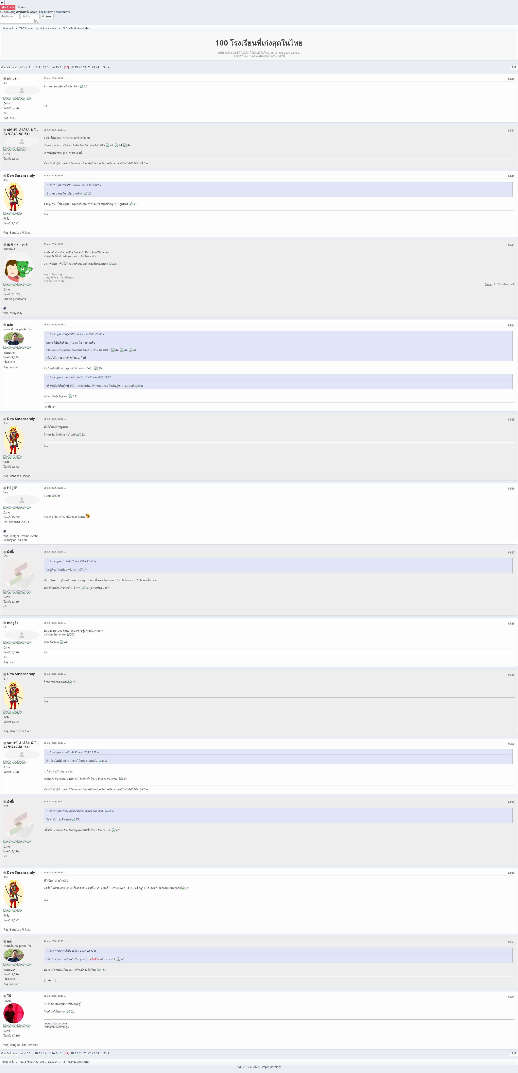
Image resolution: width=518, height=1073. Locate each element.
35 (104, 67)
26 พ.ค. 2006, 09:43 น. (55, 995)
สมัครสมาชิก (63, 12)
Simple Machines (271, 1067)
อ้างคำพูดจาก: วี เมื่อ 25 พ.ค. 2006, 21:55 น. (72, 561)
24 (97, 67)
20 (80, 67)
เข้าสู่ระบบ (44, 12)
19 (76, 67)
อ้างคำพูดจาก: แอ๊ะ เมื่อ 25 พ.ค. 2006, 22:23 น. (74, 752)
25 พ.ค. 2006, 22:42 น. (55, 872)
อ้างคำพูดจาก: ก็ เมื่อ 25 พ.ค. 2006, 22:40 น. (72, 950)
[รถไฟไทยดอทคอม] (4, 531)
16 (61, 67)
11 (40, 67)
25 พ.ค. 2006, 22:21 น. (55, 175)
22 (89, 67)
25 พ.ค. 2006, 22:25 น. (55, 418)
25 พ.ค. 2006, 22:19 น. (55, 78)
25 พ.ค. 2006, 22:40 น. (55, 801)
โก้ (9, 996)
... (32, 67)
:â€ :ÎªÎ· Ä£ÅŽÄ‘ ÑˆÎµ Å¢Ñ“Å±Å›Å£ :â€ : (21, 131)
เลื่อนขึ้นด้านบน (9, 1053)
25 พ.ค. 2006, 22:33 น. (55, 673)
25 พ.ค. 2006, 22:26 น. (55, 487)
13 (48, 67)
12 (44, 67)
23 (93, 67)
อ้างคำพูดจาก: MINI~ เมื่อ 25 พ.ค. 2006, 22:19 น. (75, 185)
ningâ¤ (12, 78)
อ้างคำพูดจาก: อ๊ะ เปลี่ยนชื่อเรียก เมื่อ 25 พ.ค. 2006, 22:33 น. (81, 811)
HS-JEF (12, 488)
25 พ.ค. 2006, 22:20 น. (55, 129)
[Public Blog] (4, 308)
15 (57, 67)
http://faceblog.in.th (504, 284)
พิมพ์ (514, 67)
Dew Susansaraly (21, 175)
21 (84, 67)
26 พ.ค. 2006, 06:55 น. (55, 941)
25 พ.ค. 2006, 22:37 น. (55, 742)
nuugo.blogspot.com (55, 1023)
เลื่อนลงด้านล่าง (9, 67)
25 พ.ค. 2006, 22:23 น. (55, 324)
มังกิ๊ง (11, 551)
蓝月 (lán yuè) (17, 244)
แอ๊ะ (10, 324)
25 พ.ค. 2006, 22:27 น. (55, 551)
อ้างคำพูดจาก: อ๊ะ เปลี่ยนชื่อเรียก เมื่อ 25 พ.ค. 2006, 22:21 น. (81, 377)
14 (53, 67)
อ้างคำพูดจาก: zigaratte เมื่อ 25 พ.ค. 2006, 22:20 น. (76, 334)
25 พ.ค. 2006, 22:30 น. (55, 622)
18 (72, 67)
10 (36, 67)
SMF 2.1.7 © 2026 (248, 1067)
